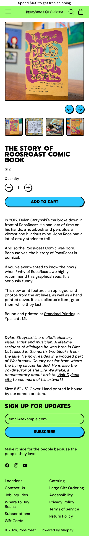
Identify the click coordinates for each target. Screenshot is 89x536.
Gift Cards (14, 520)
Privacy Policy (61, 502)
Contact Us (15, 487)
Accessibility (61, 494)
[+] (28, 187)
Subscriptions (17, 513)
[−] (9, 187)
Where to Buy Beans (17, 504)
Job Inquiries (16, 494)
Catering (57, 480)
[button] (71, 11)
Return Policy (61, 516)
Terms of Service (64, 509)
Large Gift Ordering (66, 487)
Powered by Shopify (56, 530)
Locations (14, 480)
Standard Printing (60, 313)
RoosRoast (28, 530)
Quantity (12, 179)
